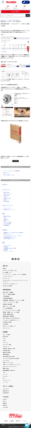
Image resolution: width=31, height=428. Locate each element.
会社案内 (6, 420)
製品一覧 (5, 266)
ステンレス (5, 342)
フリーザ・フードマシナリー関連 (10, 302)
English (5, 399)
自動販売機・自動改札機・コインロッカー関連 (13, 300)
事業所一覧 (18, 420)
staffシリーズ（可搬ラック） (9, 326)
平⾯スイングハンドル (8, 362)
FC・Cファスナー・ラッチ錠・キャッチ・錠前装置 (14, 274)
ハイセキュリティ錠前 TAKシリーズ (11, 320)
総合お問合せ (6, 393)
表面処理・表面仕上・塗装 (9, 348)
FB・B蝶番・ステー (7, 272)
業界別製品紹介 (7, 289)
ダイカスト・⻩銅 (7, 344)
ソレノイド (5, 382)
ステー (4, 372)
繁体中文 (5, 405)
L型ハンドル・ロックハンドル (10, 366)
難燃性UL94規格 (6, 352)
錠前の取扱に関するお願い (9, 356)
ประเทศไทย (5, 407)
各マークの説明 (6, 334)
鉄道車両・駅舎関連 (7, 304)
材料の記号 (5, 336)
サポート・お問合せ (8, 20)
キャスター (5, 376)
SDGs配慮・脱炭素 (7, 322)
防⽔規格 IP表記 (6, 350)
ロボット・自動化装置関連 (9, 294)
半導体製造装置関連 (7, 298)
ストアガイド (6, 389)
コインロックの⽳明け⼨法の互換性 (11, 358)
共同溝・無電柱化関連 (8, 314)
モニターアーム (6, 328)
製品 (14, 20)
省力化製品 (5, 324)
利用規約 (3, 424)
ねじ (4, 378)
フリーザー (5, 374)
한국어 (4, 401)
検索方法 (17, 20)
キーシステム (6, 360)
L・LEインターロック (8, 276)
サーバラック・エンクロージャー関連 (11, 310)
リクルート (25, 420)
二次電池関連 (6, 296)
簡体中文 (5, 403)
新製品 (4, 268)
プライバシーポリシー (11, 424)
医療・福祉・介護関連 (8, 292)
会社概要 (11, 420)
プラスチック (6, 346)
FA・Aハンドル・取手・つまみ (10, 270)
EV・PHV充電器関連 (7, 308)
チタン (4, 338)
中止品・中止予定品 (7, 285)
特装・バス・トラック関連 (9, 306)
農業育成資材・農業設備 (8, 316)
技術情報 (5, 332)
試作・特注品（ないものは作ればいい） (12, 318)
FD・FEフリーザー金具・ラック (10, 284)
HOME (2, 20)
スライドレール (6, 380)
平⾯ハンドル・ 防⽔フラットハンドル (11, 364)
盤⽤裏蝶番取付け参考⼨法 (9, 370)
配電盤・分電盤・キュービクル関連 (11, 312)
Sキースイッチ (6, 278)
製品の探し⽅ (6, 391)
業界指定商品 (6, 354)
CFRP (4, 340)
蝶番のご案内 (6, 368)
